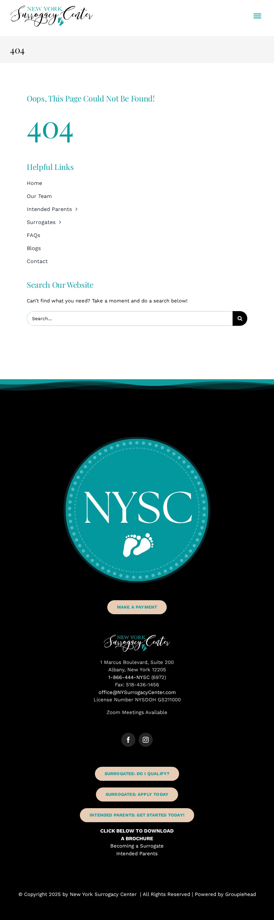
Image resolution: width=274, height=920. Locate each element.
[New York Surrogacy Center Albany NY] (137, 637)
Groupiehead (240, 894)
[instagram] (146, 740)
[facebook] (128, 740)
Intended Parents (137, 854)
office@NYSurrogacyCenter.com (137, 692)
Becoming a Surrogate (137, 846)
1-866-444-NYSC (129, 677)
